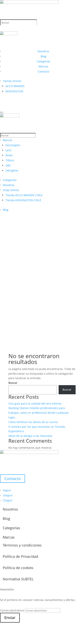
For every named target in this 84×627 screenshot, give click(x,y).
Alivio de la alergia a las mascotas (30, 436)
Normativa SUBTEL (18, 579)
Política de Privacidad (20, 556)
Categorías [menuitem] (10, 180)
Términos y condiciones (22, 545)
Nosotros (43, 51)
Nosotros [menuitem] (8, 185)
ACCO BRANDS (15, 86)
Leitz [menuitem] (8, 150)
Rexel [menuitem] (9, 155)
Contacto (43, 71)
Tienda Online (12, 81)
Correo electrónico (12, 610)
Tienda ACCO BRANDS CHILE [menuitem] (24, 195)
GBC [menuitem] (8, 165)
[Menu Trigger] (1, 112)
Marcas (43, 66)
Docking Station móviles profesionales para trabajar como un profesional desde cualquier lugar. (38, 412)
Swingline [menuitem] (11, 170)
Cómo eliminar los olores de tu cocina (33, 422)
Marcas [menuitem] (7, 140)
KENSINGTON (14, 91)
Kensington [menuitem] (12, 145)
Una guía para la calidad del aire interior (35, 403)
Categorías (43, 61)
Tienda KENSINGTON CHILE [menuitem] (23, 200)
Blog (43, 56)
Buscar (12, 383)
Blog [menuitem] (5, 210)
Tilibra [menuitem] (9, 160)
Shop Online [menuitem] (11, 190)
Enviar (9, 617)
